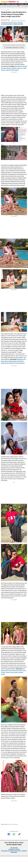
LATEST (2, 4)
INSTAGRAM (19, 22)
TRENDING (8, 4)
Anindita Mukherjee (6, 19)
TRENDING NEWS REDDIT (18, 24)
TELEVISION (21, 4)
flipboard (11, 849)
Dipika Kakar (9, 824)
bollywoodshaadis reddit (14, 851)
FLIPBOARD (9, 22)
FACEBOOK (14, 22)
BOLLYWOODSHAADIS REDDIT (7, 24)
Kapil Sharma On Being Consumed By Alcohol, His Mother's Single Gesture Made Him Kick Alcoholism (13, 361)
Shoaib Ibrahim (15, 824)
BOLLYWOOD (14, 4)
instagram (4, 851)
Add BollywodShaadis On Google (10, 6)
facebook (16, 849)
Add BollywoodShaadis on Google (15, 47)
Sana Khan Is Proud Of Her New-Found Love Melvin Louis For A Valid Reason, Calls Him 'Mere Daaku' (14, 68)
